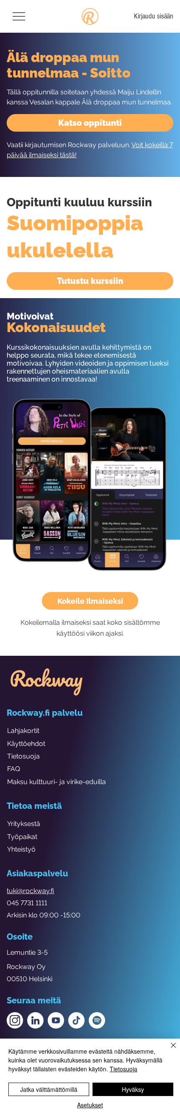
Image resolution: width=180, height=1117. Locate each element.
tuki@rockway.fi (30, 891)
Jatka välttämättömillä (48, 1089)
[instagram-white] (15, 1020)
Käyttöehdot (26, 744)
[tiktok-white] (76, 1020)
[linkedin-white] (35, 1020)
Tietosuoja (23, 756)
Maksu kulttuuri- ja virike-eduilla (56, 782)
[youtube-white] (56, 1020)
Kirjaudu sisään (153, 16)
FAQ (13, 769)
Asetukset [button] (90, 1105)
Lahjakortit (23, 731)
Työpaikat (22, 837)
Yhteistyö (21, 849)
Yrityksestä (23, 824)
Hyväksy (133, 1089)
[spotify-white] (97, 1020)
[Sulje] (168, 1050)
